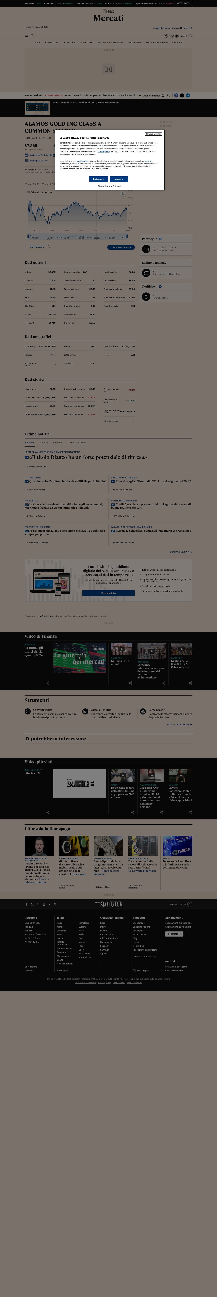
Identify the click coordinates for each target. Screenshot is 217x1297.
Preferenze (98, 179)
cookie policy (104, 151)
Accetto (119, 179)
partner (148, 161)
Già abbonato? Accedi (110, 186)
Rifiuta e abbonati (153, 134)
